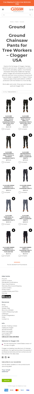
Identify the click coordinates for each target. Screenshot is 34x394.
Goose (24, 385)
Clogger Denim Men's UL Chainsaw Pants (25, 187)
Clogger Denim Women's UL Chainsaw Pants (8, 187)
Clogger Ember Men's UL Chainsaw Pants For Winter (25, 250)
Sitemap (4, 293)
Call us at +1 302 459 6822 (10, 336)
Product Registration (8, 315)
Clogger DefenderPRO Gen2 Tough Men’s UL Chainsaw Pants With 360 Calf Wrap (25, 120)
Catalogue (5, 313)
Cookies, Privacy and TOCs (10, 291)
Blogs (3, 304)
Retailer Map (6, 308)
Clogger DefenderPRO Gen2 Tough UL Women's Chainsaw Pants (8, 155)
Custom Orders (6, 288)
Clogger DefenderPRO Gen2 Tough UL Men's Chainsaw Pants (25, 155)
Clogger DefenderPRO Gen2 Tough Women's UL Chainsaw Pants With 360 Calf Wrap (8, 120)
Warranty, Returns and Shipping (11, 286)
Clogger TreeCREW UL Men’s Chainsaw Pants (25, 218)
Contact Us (5, 319)
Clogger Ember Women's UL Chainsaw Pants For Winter (8, 250)
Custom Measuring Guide (10, 312)
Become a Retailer (8, 310)
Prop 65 (4, 279)
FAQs (3, 317)
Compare (7, 129)
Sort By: (5, 91)
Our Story (5, 306)
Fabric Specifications (8, 284)
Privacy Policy (6, 289)
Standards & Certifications (10, 282)
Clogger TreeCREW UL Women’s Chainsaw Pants (8, 218)
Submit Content (7, 280)
